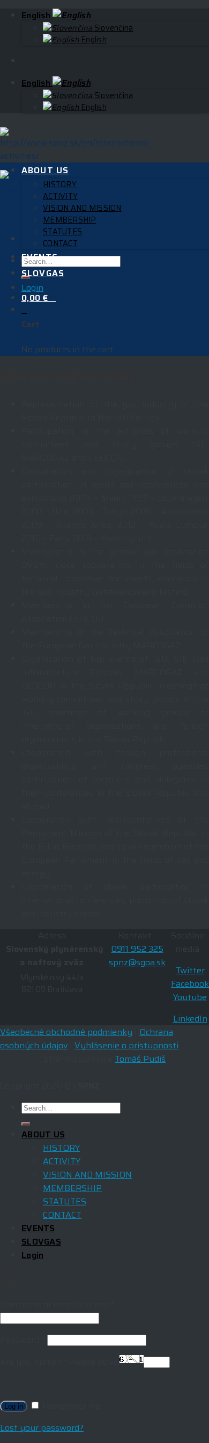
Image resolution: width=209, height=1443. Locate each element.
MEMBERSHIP (69, 220)
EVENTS (39, 257)
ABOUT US (45, 170)
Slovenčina (113, 28)
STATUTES (62, 232)
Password (22, 1339)
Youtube (190, 997)
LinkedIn (190, 1018)
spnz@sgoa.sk (137, 962)
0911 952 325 (137, 949)
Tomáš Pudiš (140, 1058)
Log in (13, 1406)
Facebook (190, 983)
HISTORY (60, 184)
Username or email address (57, 1304)
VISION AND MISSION (82, 208)
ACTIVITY (60, 196)
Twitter (190, 970)
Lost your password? (42, 1427)
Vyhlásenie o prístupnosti (126, 1045)
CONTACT (60, 243)
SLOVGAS (42, 273)
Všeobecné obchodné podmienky (66, 1032)
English (37, 15)
